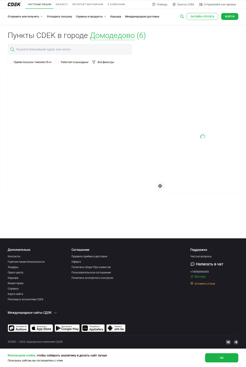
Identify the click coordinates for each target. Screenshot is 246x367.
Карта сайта (15, 293)
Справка (13, 288)
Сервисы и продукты (89, 16)
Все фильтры (106, 62)
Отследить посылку (59, 16)
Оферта (76, 261)
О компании (116, 4)
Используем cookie (21, 355)
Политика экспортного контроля (92, 277)
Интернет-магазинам (87, 4)
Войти (230, 16)
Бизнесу (62, 4)
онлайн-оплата (202, 16)
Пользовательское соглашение (91, 272)
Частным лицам (39, 4)
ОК (222, 357)
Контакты (14, 256)
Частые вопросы (201, 256)
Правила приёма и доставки (89, 256)
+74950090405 (199, 271)
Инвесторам (15, 283)
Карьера (115, 16)
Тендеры (13, 267)
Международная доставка (142, 16)
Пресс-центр (15, 272)
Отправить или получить (23, 16)
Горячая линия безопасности (26, 261)
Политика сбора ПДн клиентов (91, 267)
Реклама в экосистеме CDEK (25, 299)
